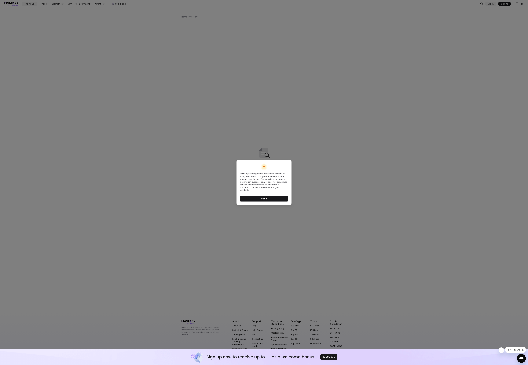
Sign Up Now (329, 357)
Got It (264, 198)
